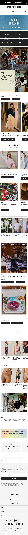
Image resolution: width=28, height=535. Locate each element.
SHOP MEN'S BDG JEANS (20, 27)
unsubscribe (15, 485)
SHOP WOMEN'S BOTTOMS (8, 139)
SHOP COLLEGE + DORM (8, 281)
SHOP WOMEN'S (5, 99)
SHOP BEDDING (20, 281)
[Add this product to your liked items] (10, 219)
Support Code (15, 530)
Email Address (4, 471)
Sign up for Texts (15, 498)
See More (3, 460)
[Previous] (2, 408)
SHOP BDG (24, 178)
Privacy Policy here (4, 485)
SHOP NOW (14, 3)
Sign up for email (15, 494)
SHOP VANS (4, 209)
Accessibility (3, 530)
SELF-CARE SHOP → (7, 332)
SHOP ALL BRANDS (14, 147)
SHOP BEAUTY (6, 322)
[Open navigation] (25, 11)
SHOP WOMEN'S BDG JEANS (8, 27)
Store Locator (15, 490)
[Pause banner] (26, 3)
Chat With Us (15, 503)
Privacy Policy (6, 528)
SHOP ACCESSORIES (17, 322)
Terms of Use (12, 528)
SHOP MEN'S (15, 99)
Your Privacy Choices (23, 530)
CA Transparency (20, 528)
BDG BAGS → (18, 332)
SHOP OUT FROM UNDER (7, 176)
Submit (14, 478)
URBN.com (9, 530)
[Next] (25, 408)
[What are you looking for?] (16, 11)
